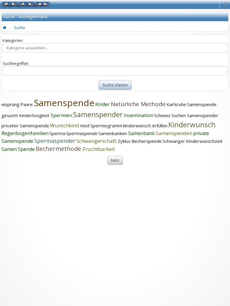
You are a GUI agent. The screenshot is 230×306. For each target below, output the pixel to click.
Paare (27, 104)
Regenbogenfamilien (25, 133)
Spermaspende (82, 133)
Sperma (57, 133)
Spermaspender (54, 140)
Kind (85, 125)
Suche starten (115, 85)
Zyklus (124, 141)
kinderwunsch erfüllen (145, 125)
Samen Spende (18, 149)
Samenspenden (174, 133)
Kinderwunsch (192, 124)
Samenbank (141, 133)
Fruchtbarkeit (99, 149)
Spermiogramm (106, 125)
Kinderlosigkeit (35, 115)
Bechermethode (59, 149)
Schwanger (174, 141)
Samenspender (98, 114)
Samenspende (64, 103)
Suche (19, 27)
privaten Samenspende (25, 125)
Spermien (61, 115)
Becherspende (146, 141)
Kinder (102, 104)
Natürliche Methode (138, 104)
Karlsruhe (176, 104)
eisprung (10, 104)
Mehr (115, 160)
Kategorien (13, 40)
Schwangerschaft (97, 140)
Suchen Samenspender (195, 115)
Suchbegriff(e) (15, 63)
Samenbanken (113, 133)
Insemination (138, 115)
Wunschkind (64, 125)
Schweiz (162, 115)
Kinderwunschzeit (204, 141)
